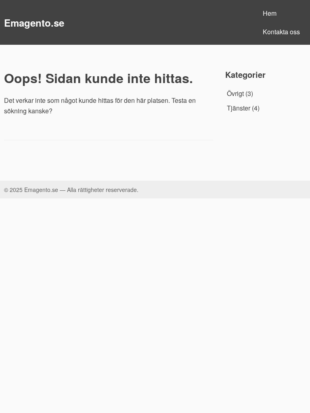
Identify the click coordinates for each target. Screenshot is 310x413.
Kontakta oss (281, 31)
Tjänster (238, 108)
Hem (269, 13)
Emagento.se (34, 22)
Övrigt (235, 93)
